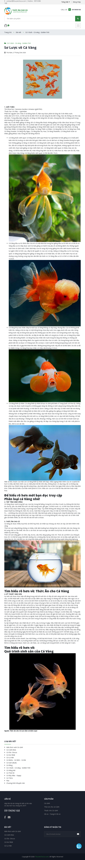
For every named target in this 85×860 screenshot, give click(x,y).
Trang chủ (8, 32)
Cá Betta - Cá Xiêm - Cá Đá (16, 760)
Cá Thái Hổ (10, 773)
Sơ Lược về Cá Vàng (20, 48)
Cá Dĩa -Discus (11, 752)
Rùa (7, 781)
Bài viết (18, 32)
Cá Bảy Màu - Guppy (13, 775)
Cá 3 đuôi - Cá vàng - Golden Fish (37, 32)
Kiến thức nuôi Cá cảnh (14, 747)
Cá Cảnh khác (11, 750)
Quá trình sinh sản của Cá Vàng (29, 651)
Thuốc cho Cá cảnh (51, 811)
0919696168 (12, 810)
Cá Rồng (9, 765)
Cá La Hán (10, 757)
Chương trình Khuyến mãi (15, 783)
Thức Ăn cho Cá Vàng (52, 591)
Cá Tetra (9, 778)
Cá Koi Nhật (10, 755)
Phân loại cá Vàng (18, 499)
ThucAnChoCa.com (42, 857)
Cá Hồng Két (10, 770)
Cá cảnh (47, 803)
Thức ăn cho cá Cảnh (51, 807)
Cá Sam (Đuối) (11, 763)
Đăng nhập (77, 2)
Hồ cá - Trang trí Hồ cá (52, 814)
